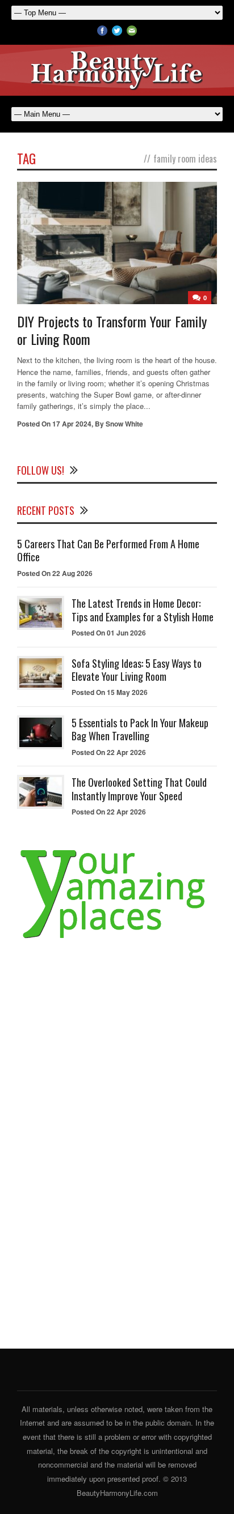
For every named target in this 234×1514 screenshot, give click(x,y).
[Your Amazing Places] (117, 938)
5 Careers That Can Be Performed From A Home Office (108, 550)
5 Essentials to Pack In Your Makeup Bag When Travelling (140, 729)
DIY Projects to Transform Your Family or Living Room (112, 330)
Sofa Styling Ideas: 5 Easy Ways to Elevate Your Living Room (137, 670)
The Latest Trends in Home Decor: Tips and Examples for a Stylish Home (143, 610)
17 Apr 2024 (71, 424)
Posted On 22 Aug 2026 (55, 573)
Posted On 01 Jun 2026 (109, 633)
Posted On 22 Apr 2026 (109, 752)
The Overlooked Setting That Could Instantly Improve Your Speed (139, 789)
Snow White (124, 424)
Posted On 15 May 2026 (110, 692)
